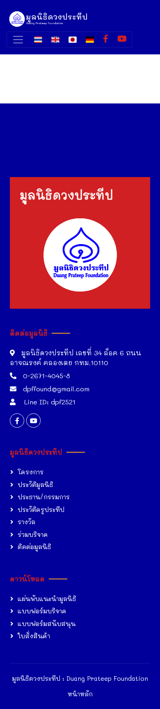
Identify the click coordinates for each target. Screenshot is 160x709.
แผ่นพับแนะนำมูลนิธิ (47, 599)
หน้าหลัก (80, 694)
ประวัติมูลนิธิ (35, 484)
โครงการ (30, 472)
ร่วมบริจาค (33, 534)
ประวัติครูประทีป (41, 509)
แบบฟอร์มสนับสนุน (46, 623)
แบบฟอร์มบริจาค (42, 611)
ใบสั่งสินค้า (34, 636)
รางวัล (26, 522)
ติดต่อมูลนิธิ (34, 547)
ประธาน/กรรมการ (44, 497)
